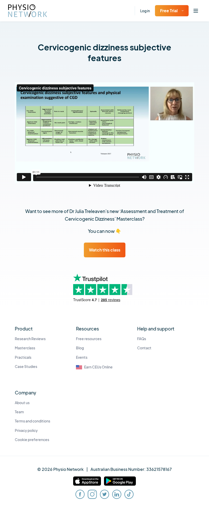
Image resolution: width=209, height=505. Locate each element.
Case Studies (26, 366)
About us (22, 403)
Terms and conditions (32, 421)
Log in (145, 10)
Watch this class (104, 250)
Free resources (88, 339)
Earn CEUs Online (98, 367)
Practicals (23, 357)
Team (19, 412)
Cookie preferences (32, 439)
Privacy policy (26, 430)
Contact (144, 348)
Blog (80, 348)
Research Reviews (30, 339)
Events (81, 357)
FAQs (141, 339)
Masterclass (25, 348)
